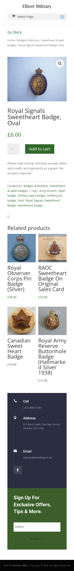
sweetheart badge (30, 205)
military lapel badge (31, 195)
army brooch (48, 191)
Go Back (14, 32)
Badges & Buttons (28, 40)
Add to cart (39, 149)
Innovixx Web (20, 565)
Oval (21, 200)
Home (11, 40)
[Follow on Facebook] (18, 470)
